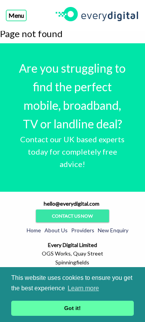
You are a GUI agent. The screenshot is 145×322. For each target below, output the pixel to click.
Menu (16, 15)
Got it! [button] (72, 308)
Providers (82, 230)
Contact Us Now (72, 216)
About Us (56, 230)
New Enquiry (113, 230)
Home (34, 230)
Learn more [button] (83, 288)
